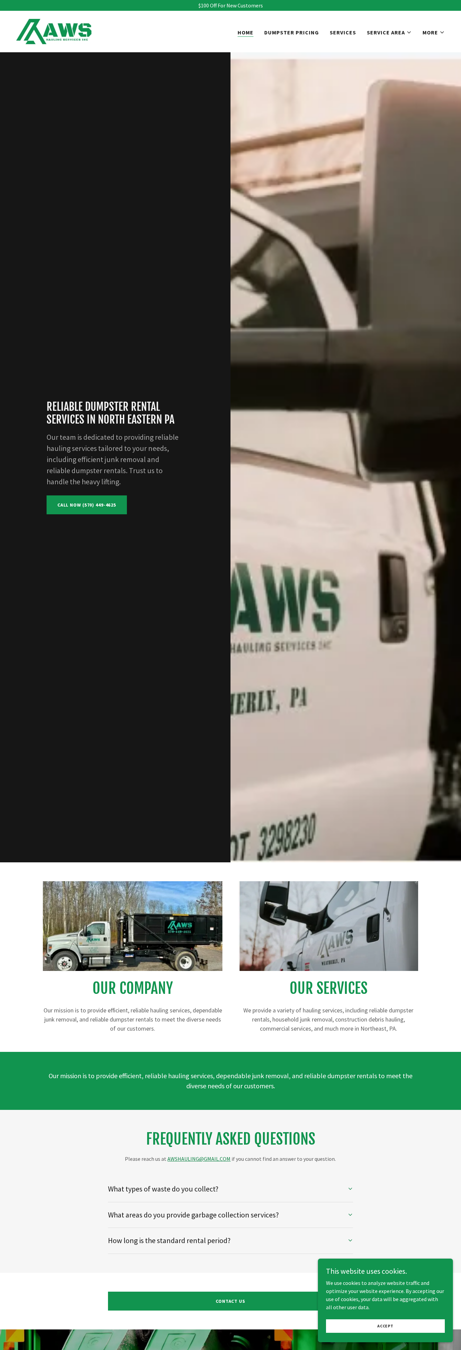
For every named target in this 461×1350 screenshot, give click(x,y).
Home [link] (245, 32)
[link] (53, 30)
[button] (389, 32)
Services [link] (343, 32)
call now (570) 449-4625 (86, 505)
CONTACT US (230, 1301)
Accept (385, 1325)
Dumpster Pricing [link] (291, 32)
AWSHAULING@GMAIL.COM (199, 1158)
